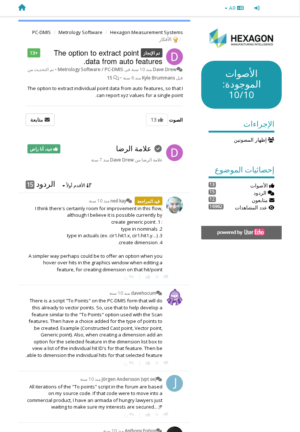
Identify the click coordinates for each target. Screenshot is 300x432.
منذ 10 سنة (99, 201)
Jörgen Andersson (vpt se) (129, 379)
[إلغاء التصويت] (157, 276)
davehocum (143, 293)
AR (232, 7)
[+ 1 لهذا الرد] (148, 276)
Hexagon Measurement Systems (146, 32)
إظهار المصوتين (251, 139)
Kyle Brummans (158, 78)
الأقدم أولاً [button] (75, 185)
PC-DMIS (41, 32)
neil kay (118, 201)
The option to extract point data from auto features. (108, 56)
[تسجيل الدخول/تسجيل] (256, 8)
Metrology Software (80, 32)
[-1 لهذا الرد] (166, 276)
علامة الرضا (133, 148)
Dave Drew (165, 69)
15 (109, 78)
